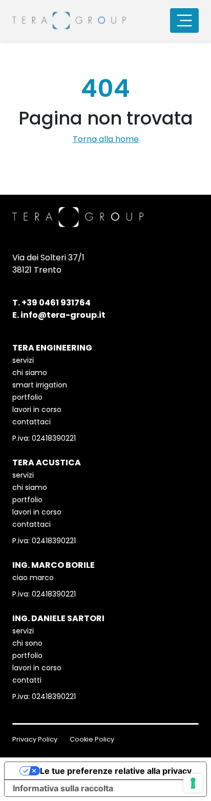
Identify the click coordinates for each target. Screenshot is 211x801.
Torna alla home (106, 139)
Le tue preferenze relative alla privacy (116, 771)
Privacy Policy (34, 739)
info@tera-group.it (63, 315)
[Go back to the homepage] (69, 20)
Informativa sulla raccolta (63, 788)
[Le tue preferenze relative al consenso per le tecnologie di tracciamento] (193, 783)
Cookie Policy (92, 739)
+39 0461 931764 (56, 303)
